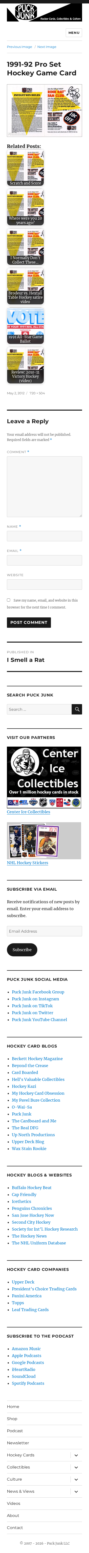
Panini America (27, 1295)
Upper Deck (23, 1282)
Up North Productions (33, 1134)
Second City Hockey (31, 1222)
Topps (18, 1302)
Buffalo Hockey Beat (32, 1187)
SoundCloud (24, 1376)
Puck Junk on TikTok (32, 1005)
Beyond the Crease (30, 1065)
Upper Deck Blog (28, 1141)
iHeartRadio (23, 1369)
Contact (15, 1527)
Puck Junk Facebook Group (38, 991)
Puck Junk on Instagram (35, 998)
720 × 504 (37, 393)
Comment (18, 452)
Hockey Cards (20, 1455)
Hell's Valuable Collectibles (38, 1079)
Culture (14, 1479)
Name (14, 527)
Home (13, 1406)
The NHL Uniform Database (39, 1242)
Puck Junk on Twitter (32, 1012)
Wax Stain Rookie (29, 1148)
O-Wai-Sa (22, 1107)
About (13, 1515)
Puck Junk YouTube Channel (39, 1019)
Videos (13, 1503)
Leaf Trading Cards (30, 1309)
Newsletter (18, 1443)
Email (14, 551)
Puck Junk (21, 1114)
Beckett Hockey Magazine (37, 1058)
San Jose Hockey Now (33, 1215)
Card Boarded (25, 1072)
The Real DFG (25, 1127)
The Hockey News (29, 1236)
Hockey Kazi (24, 1086)
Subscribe (22, 949)
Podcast (15, 1430)
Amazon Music (26, 1348)
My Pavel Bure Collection (36, 1100)
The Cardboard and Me (34, 1120)
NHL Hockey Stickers (27, 862)
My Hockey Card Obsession (38, 1093)
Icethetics (21, 1201)
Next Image (46, 47)
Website (15, 575)
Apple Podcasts (26, 1355)
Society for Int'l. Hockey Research (45, 1229)
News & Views (20, 1491)
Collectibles (18, 1467)
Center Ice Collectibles (28, 811)
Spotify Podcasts (28, 1383)
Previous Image (19, 47)
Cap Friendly (24, 1194)
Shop (12, 1418)
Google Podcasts (28, 1362)
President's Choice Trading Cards (44, 1288)
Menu (73, 33)
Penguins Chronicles (32, 1208)
